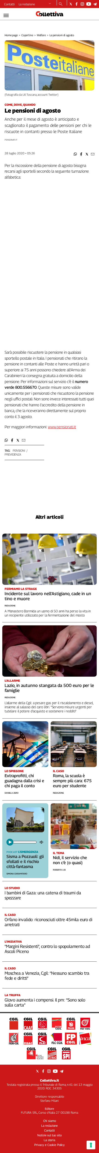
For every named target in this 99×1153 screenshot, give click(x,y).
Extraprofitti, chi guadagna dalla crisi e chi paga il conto (24, 780)
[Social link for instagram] (82, 4)
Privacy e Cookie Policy (49, 1145)
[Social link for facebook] (76, 4)
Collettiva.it (49, 1080)
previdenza (13, 454)
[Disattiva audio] (42, 842)
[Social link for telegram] (95, 4)
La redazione (27, 4)
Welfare (41, 35)
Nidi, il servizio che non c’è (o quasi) (70, 860)
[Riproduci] (9, 842)
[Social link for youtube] (88, 4)
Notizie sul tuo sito (49, 1135)
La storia (49, 1140)
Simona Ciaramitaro (16, 873)
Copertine (27, 35)
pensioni (19, 450)
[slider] (24, 842)
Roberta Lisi (59, 869)
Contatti (9, 4)
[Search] (60, 4)
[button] (75, 154)
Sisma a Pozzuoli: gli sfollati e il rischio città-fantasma (25, 861)
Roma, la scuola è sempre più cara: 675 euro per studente (72, 780)
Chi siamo (49, 1121)
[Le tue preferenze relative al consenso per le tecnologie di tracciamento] (91, 1145)
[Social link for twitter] (71, 4)
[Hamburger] (6, 15)
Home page (11, 35)
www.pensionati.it (62, 427)
